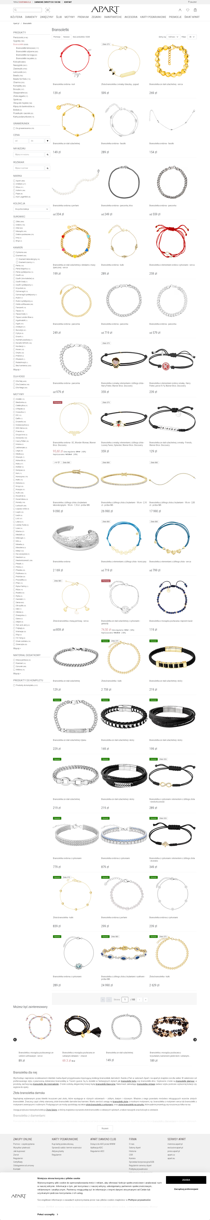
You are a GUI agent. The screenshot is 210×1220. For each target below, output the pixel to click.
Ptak (19, 583)
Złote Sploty (51, 1110)
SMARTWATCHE (113, 17)
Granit (19, 336)
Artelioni (21, 184)
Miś (18, 541)
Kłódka (20, 454)
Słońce (19, 612)
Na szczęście (23, 554)
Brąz (19, 241)
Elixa (19, 187)
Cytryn (19, 333)
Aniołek (20, 399)
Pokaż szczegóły (45, 1214)
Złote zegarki (20, 96)
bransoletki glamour (185, 1081)
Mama (20, 531)
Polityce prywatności (139, 1200)
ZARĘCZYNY (46, 17)
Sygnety (18, 41)
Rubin (19, 298)
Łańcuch (21, 506)
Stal (19, 228)
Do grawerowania (25, 128)
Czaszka (21, 412)
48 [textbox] (190, 37)
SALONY (193, 2)
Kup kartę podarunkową (62, 1144)
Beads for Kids (22, 79)
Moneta (20, 544)
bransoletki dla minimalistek (46, 1084)
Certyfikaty (18, 1162)
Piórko (19, 567)
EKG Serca (21, 428)
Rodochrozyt (22, 362)
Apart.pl (16, 23)
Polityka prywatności (138, 1169)
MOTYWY (70, 17)
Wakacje (21, 631)
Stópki (19, 622)
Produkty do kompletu (27, 685)
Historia (132, 1151)
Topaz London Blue (24, 317)
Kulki (19, 493)
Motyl (20, 551)
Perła (20, 265)
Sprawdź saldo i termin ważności (67, 1147)
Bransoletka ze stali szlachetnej (119, 1052)
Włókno (20, 670)
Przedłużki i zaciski (23, 113)
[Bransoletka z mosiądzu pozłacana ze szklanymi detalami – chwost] (83, 1026)
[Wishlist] (187, 10)
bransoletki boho (128, 1081)
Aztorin (20, 190)
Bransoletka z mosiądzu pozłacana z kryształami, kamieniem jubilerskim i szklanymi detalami (169, 1055)
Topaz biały (21, 314)
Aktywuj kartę (58, 1151)
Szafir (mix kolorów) (25, 278)
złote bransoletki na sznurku (131, 1104)
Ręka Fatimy (22, 586)
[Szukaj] (47, 140)
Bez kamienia (23, 365)
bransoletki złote (120, 1101)
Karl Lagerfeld (23, 197)
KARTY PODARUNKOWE (153, 17)
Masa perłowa (23, 660)
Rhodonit (20, 359)
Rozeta (20, 593)
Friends (20, 431)
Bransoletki (20, 44)
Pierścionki (20, 37)
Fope (19, 194)
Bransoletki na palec (26, 58)
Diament (21, 255)
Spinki (17, 99)
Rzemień (21, 663)
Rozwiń (105, 1128)
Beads (18, 75)
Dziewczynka (22, 425)
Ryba (19, 596)
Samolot (20, 599)
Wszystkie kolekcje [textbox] (22, 209)
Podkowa (21, 573)
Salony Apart (135, 1147)
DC (18, 415)
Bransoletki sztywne (27, 51)
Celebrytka (22, 405)
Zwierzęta (21, 644)
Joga (19, 451)
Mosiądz (21, 231)
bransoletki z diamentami (164, 1121)
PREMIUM (83, 17)
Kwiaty (20, 502)
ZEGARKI (96, 17)
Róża (19, 589)
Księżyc (20, 489)
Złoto (20, 221)
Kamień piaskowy (24, 340)
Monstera (21, 547)
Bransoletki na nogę (26, 55)
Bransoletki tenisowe (27, 48)
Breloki (17, 110)
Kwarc (20, 349)
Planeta (20, 570)
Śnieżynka (21, 615)
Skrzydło (21, 605)
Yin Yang (20, 638)
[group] (39, 1039)
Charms (19, 82)
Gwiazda (21, 438)
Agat (19, 324)
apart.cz (171, 1155)
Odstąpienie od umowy (23, 1165)
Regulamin (18, 1158)
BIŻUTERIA (16, 17)
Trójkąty (20, 628)
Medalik (20, 535)
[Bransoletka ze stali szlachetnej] (126, 1026)
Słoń (18, 609)
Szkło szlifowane (24, 304)
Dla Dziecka (22, 384)
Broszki (18, 89)
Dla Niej (21, 381)
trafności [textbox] (172, 37)
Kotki (19, 480)
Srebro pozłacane (25, 234)
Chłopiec (20, 409)
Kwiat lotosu (22, 499)
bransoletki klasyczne (105, 1084)
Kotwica (20, 483)
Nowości (66, 37)
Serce (20, 602)
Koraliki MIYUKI (24, 343)
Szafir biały (21, 282)
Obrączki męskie (22, 103)
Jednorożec (21, 447)
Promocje (56, 37)
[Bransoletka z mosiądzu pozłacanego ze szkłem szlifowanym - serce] (39, 1026)
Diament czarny (26, 262)
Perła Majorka (23, 269)
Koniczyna (22, 476)
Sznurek (21, 666)
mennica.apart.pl (175, 1144)
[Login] (180, 10)
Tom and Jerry (23, 625)
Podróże (20, 576)
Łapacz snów (22, 509)
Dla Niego (21, 387)
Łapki (19, 512)
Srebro (20, 225)
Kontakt (16, 1169)
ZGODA (186, 1180)
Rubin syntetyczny (24, 301)
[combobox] (31, 209)
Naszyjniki (20, 65)
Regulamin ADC (97, 1151)
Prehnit (20, 356)
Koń (19, 473)
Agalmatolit (21, 320)
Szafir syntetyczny (24, 285)
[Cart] (195, 10)
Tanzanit (21, 307)
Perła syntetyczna (24, 272)
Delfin (19, 418)
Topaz (20, 311)
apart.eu (171, 1158)
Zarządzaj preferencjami (186, 1189)
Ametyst (20, 327)
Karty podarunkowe (23, 117)
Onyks (20, 353)
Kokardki (20, 460)
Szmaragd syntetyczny (26, 295)
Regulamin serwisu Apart (140, 1165)
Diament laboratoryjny (29, 259)
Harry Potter (22, 441)
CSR (131, 1155)
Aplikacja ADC (96, 1147)
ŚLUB (59, 17)
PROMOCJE (175, 17)
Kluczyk (20, 457)
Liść (19, 518)
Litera (19, 522)
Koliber (20, 467)
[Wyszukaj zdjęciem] (48, 10)
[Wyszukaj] (15, 10)
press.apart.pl (174, 1151)
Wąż (19, 635)
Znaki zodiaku (23, 641)
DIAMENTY (31, 17)
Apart (20, 181)
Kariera (132, 1158)
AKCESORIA (131, 17)
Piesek (19, 564)
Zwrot (16, 1155)
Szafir (20, 275)
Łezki (19, 515)
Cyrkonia (21, 252)
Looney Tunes (22, 525)
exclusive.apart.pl (175, 1147)
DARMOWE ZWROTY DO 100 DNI (47, 2)
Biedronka (21, 402)
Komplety (19, 86)
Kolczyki (19, 62)
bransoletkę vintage (146, 1084)
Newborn (20, 557)
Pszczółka (21, 580)
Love (19, 528)
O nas (131, 1144)
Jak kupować (19, 1151)
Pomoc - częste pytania (23, 1144)
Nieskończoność (24, 560)
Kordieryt (20, 346)
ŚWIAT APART (192, 17)
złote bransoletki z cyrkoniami (99, 1104)
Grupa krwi (21, 435)
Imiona (19, 444)
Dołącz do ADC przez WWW (102, 1144)
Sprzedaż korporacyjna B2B (141, 1162)
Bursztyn (21, 330)
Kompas (20, 470)
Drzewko (21, 422)
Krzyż (19, 486)
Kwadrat (20, 496)
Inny (18, 238)
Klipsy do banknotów (24, 106)
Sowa (19, 619)
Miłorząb (20, 538)
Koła (19, 464)
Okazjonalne (20, 93)
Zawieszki (20, 69)
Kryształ (21, 288)
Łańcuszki (19, 72)
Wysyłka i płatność (21, 1147)
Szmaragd (22, 291)
